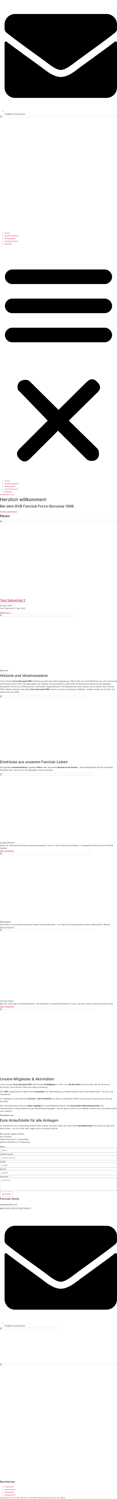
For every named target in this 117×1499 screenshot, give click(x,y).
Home (7, 233)
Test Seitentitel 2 (12, 600)
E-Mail (2, 1162)
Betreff (3, 1169)
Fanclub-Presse (11, 241)
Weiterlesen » (6, 613)
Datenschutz (10, 1489)
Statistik (8, 244)
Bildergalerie (10, 238)
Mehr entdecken (7, 851)
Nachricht (4, 1177)
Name (2, 1147)
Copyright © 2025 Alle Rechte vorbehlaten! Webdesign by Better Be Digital (32, 1497)
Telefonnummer (6, 1154)
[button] (58, 362)
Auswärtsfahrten (12, 236)
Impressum (9, 1487)
